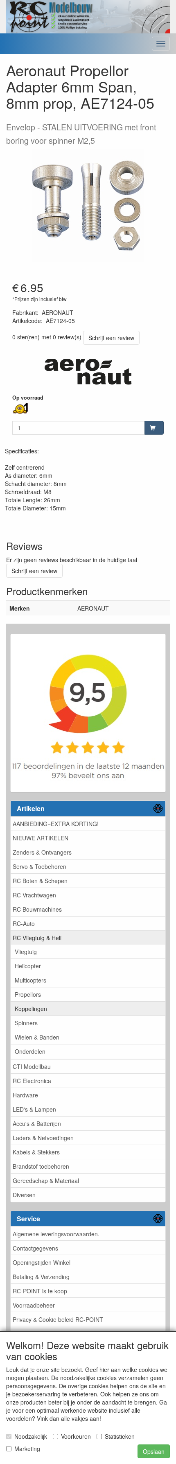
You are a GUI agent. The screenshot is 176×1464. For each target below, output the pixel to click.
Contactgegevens (35, 1248)
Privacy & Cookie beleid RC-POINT (58, 1319)
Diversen (24, 1195)
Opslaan (154, 1451)
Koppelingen (31, 1009)
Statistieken (120, 1436)
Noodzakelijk (30, 1436)
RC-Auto (24, 923)
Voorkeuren (76, 1436)
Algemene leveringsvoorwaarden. (56, 1234)
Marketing (27, 1448)
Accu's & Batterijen (37, 1123)
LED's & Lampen (34, 1109)
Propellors (28, 994)
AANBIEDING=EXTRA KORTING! (56, 824)
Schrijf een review (111, 338)
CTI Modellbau (32, 1066)
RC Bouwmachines (37, 909)
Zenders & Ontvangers (42, 852)
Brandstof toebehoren (41, 1166)
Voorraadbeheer (34, 1305)
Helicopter (28, 966)
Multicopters (30, 980)
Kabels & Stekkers (36, 1152)
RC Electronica (32, 1081)
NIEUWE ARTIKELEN (40, 838)
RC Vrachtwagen (34, 895)
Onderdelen (30, 1051)
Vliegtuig (26, 951)
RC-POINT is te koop (40, 1291)
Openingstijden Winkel (41, 1262)
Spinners (26, 1023)
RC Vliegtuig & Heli (37, 938)
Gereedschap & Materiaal (46, 1180)
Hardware (25, 1095)
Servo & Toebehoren (39, 866)
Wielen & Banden (37, 1037)
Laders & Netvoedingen (43, 1138)
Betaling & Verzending (41, 1277)
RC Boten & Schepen (40, 881)
